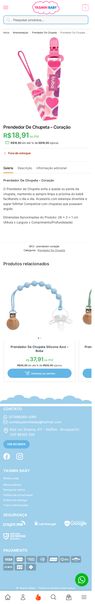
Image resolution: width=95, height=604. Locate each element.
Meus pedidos (12, 484)
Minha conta (11, 478)
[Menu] (10, 7)
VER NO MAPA (16, 444)
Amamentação (20, 32)
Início (6, 32)
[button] (84, 8)
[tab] (8, 167)
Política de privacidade (18, 495)
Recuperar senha (14, 489)
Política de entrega (15, 500)
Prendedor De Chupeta (44, 32)
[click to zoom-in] (45, 79)
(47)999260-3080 (22, 417)
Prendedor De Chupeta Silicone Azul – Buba (39, 349)
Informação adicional (51, 168)
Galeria (8, 168)
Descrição (25, 168)
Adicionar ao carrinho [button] (43, 373)
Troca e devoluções (15, 505)
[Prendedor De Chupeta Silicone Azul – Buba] (39, 306)
